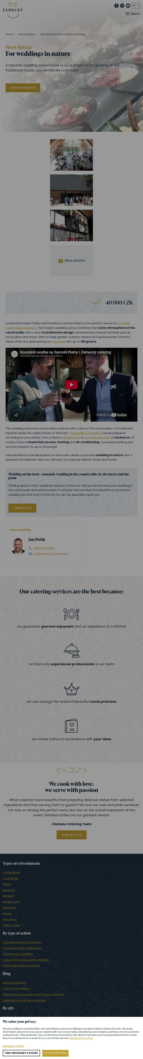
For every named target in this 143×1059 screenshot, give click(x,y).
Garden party (11, 902)
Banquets (9, 890)
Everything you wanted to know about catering (33, 994)
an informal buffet (97, 437)
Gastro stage (11, 925)
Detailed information (81, 1038)
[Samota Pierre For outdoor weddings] (71, 155)
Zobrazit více (22, 508)
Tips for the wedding (16, 988)
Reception (9, 907)
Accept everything (55, 1053)
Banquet (8, 896)
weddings (58, 341)
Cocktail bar (10, 878)
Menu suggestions (14, 983)
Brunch (7, 913)
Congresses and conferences (22, 948)
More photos (75, 260)
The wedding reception (85, 433)
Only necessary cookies (21, 1053)
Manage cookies (13, 1046)
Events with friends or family (21, 966)
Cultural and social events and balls (26, 960)
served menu (71, 437)
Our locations (27, 34)
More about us (71, 835)
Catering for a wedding (18, 954)
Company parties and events (22, 942)
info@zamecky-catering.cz (51, 554)
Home (9, 34)
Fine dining (10, 919)
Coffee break (11, 872)
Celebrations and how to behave (24, 1000)
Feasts (7, 884)
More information (23, 88)
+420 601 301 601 (43, 548)
